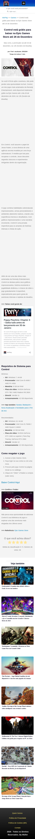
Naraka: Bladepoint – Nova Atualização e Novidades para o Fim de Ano (17, 408)
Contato (18, 828)
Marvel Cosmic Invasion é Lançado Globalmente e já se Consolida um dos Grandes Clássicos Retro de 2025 (17, 618)
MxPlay (5, 18)
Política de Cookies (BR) (17, 823)
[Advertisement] (17, 122)
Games (13, 18)
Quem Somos (17, 813)
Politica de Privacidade (17, 818)
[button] (23, 3)
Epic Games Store (21, 530)
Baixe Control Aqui (10, 482)
